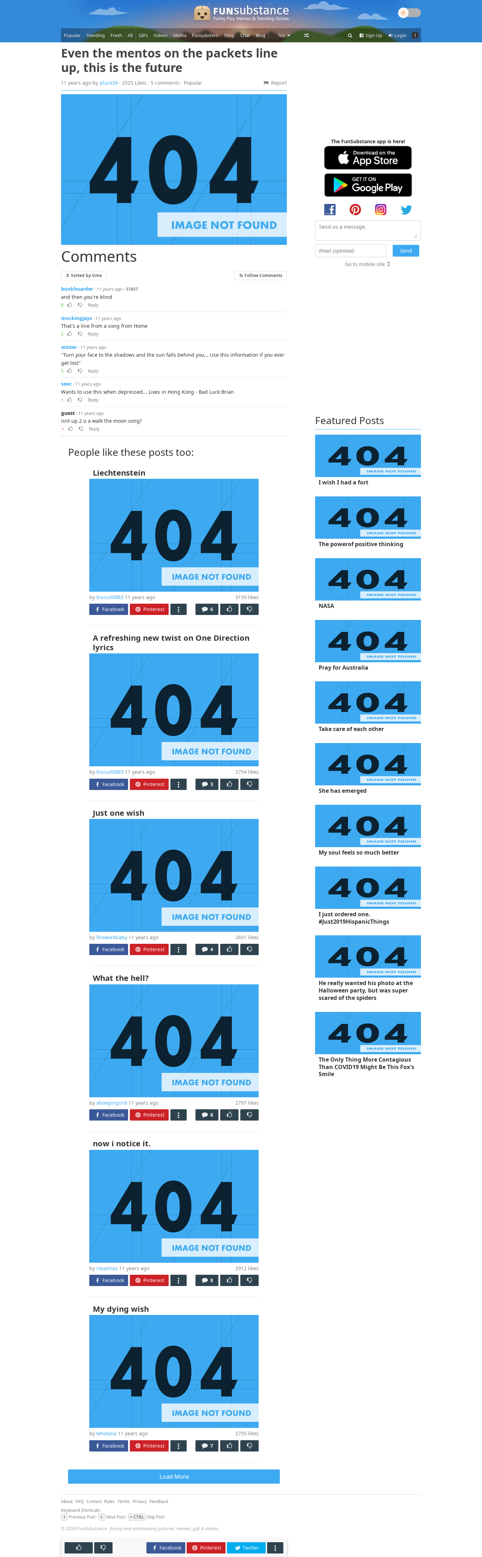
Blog (260, 35)
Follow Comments (262, 275)
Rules (109, 1501)
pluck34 (109, 82)
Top (282, 35)
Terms (124, 1501)
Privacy (140, 1501)
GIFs (143, 35)
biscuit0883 (109, 597)
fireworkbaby (111, 937)
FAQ (80, 1501)
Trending (95, 35)
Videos (160, 35)
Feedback (159, 1501)
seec (66, 383)
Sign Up (373, 35)
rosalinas (107, 1268)
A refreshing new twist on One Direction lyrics (171, 642)
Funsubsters (205, 35)
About (67, 1501)
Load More (174, 1476)
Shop (229, 35)
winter (69, 347)
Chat (245, 35)
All (130, 35)
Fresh (116, 35)
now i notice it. (122, 1143)
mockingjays (76, 318)
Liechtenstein (119, 472)
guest (68, 413)
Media (179, 35)
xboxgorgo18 (111, 1102)
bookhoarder (77, 288)
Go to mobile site (365, 264)
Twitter (250, 1547)
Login (399, 35)
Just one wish (118, 812)
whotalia (106, 1433)
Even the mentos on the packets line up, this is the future (169, 60)
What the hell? (121, 977)
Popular (72, 35)
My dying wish (121, 1308)
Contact (94, 1501)
